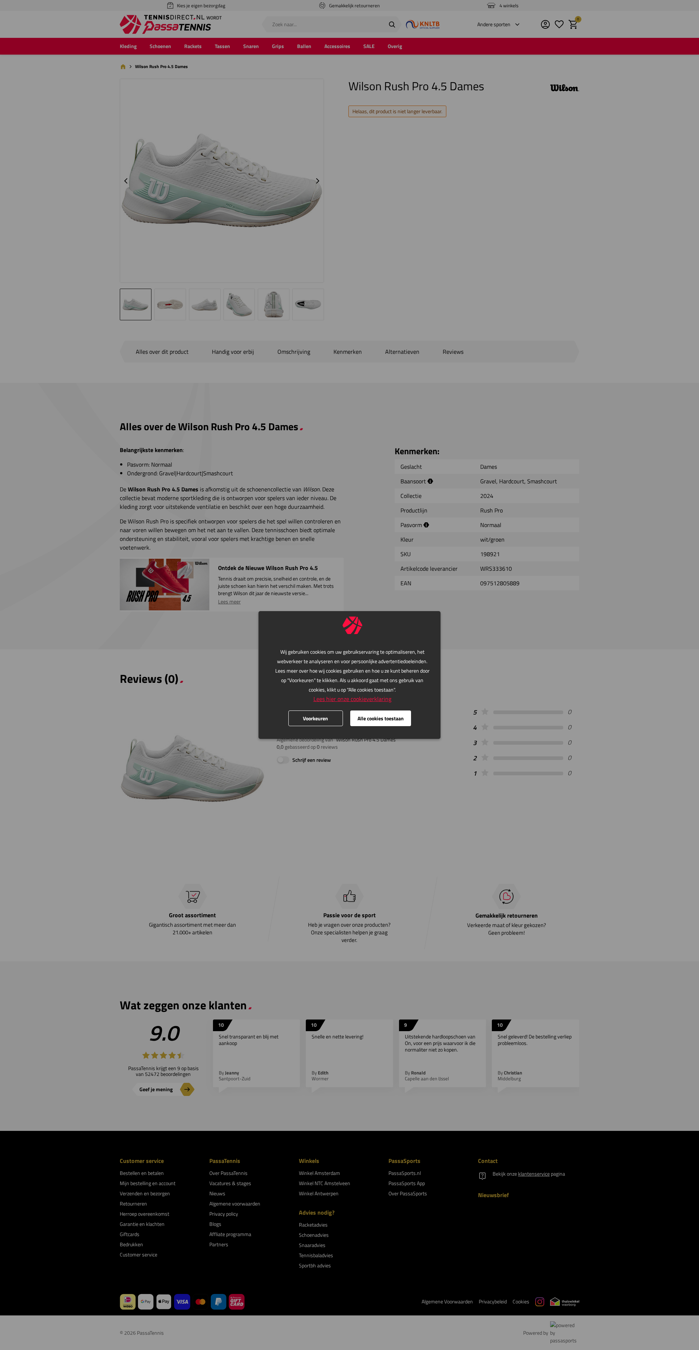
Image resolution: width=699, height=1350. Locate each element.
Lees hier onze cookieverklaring (352, 698)
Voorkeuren (315, 718)
